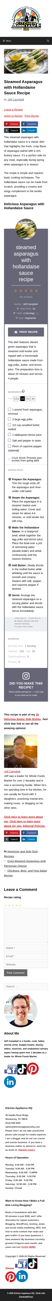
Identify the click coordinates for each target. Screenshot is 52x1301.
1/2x (16, 398)
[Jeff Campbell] (20, 766)
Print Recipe (32, 115)
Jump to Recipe (13, 115)
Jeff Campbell (12, 771)
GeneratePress (26, 1297)
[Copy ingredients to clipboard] (23, 391)
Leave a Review (13, 109)
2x (27, 398)
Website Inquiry (26, 1150)
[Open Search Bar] (48, 41)
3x (33, 398)
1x (22, 398)
